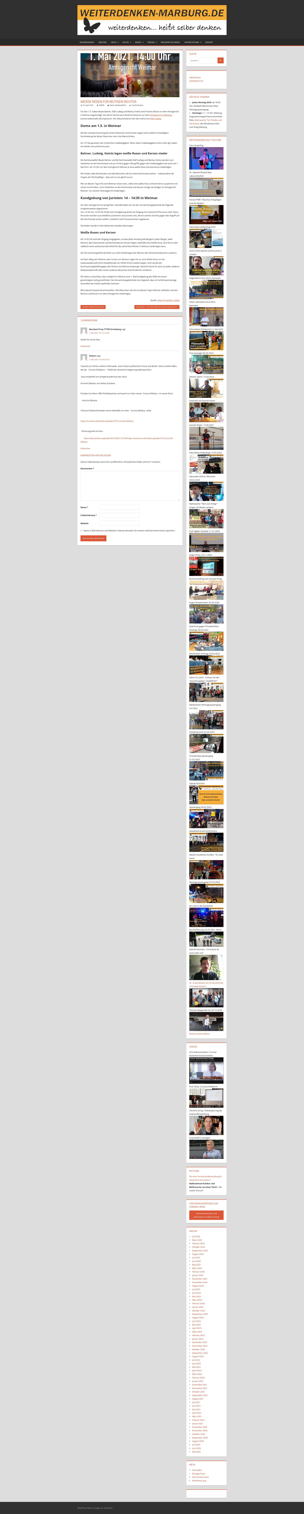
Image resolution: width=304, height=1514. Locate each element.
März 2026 (197, 1240)
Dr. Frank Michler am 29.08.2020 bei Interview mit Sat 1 (206, 984)
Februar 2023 (198, 1335)
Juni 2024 (196, 1293)
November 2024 (199, 1282)
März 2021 (197, 1416)
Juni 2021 (196, 1405)
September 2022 (200, 1353)
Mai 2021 (196, 1409)
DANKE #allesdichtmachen (93, 307)
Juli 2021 (196, 1402)
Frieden (151, 42)
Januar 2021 (197, 1423)
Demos (138, 42)
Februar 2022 (198, 1377)
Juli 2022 (196, 1360)
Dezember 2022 (199, 1342)
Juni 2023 (196, 1321)
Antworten (85, 346)
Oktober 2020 (198, 1434)
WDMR (101, 105)
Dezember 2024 (199, 1278)
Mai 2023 (196, 1324)
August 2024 (198, 1285)
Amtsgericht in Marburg (161, 115)
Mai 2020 (196, 1451)
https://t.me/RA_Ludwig (168, 300)
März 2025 (197, 1268)
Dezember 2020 (199, 1427)
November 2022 (199, 1345)
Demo (112, 105)
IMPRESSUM (195, 77)
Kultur (125, 42)
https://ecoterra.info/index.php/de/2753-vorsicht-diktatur (110, 421)
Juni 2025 (196, 1261)
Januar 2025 (197, 1275)
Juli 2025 (196, 1257)
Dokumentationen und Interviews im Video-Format (206, 1215)
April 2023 (197, 1328)
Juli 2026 (196, 1236)
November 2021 (199, 1388)
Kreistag (103, 42)
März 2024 (197, 1300)
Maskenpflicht (120, 105)
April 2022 (197, 1370)
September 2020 (200, 1437)
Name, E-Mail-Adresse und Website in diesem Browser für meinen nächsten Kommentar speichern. (129, 530)
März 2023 (197, 1331)
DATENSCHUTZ (196, 81)
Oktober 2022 (198, 1349)
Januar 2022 (197, 1381)
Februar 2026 (198, 1243)
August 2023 (198, 1317)
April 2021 (197, 1412)
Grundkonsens (87, 42)
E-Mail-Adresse (89, 515)
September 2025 (200, 1250)
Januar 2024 (197, 1307)
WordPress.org (199, 1480)
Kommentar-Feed (200, 1477)
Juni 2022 (196, 1363)
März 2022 (197, 1374)
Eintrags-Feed (198, 1473)
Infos (113, 42)
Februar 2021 (198, 1420)
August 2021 (198, 1398)
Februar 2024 (198, 1303)
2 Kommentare (137, 105)
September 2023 (200, 1314)
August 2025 (198, 1254)
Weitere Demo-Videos (199, 1033)
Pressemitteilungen (170, 42)
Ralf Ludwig (155, 118)
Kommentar (87, 468)
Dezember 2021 (199, 1384)
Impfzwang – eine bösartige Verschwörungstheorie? (156, 307)
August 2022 (198, 1356)
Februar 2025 (198, 1271)
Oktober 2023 (198, 1310)
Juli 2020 (196, 1444)
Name (84, 507)
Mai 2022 (196, 1367)
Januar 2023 (197, 1338)
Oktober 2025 (198, 1247)
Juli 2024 (196, 1289)
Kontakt (209, 42)
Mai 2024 (196, 1296)
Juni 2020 (196, 1448)
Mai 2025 (196, 1264)
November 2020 (199, 1430)
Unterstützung (191, 42)
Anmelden (197, 1470)
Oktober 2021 (198, 1391)
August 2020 (198, 1441)
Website (84, 523)
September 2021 (200, 1395)
